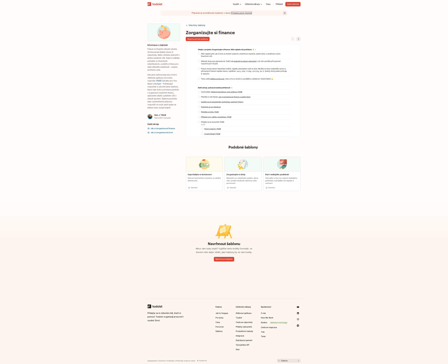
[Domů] (154, 4)
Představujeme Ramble (241, 13)
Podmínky (170, 361)
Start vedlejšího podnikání (277, 174)
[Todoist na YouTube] (298, 307)
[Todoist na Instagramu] (298, 320)
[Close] (285, 13)
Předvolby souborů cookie (185, 361)
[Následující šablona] (298, 39)
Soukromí (162, 361)
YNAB (158, 81)
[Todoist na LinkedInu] (298, 314)
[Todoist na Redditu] (298, 326)
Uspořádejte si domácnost (200, 174)
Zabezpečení (152, 361)
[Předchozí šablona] (293, 39)
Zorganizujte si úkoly (235, 174)
